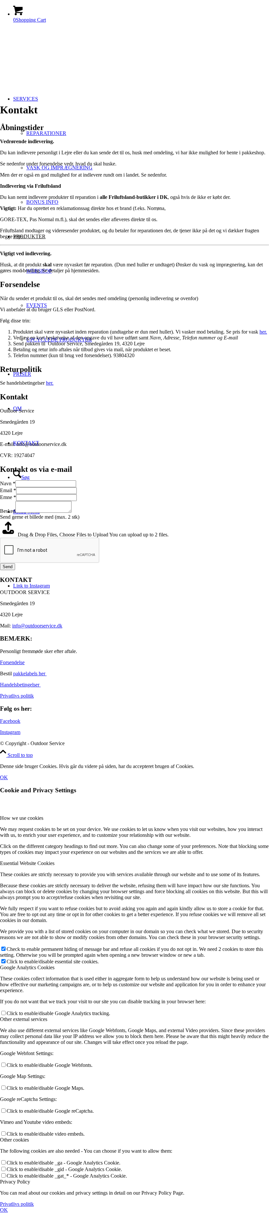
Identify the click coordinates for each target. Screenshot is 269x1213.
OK (4, 777)
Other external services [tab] (23, 1019)
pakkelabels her (30, 673)
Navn (7, 483)
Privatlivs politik (17, 696)
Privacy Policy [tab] (15, 1181)
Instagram (10, 732)
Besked (7, 511)
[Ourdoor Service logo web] (49, 59)
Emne (8, 497)
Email (8, 490)
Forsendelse (12, 662)
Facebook (10, 721)
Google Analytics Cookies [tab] (27, 967)
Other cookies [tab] (14, 1140)
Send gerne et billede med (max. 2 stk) (39, 517)
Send (7, 566)
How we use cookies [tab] (21, 818)
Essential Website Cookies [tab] (27, 863)
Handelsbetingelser (20, 684)
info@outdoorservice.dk (37, 625)
